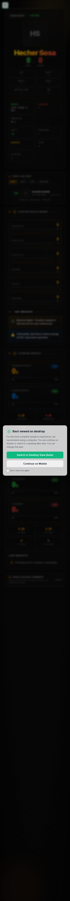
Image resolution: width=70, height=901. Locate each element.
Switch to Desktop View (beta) (35, 454)
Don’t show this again (19, 471)
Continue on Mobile (35, 463)
